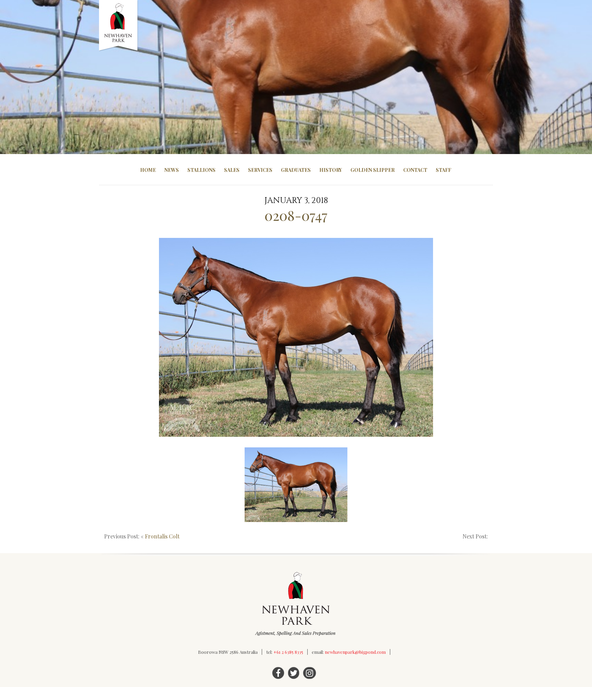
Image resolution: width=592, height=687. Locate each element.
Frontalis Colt (162, 536)
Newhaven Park (118, 25)
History (330, 170)
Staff (443, 170)
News (171, 170)
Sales (231, 170)
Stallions (201, 170)
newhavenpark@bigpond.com (355, 652)
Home (148, 170)
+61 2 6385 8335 (288, 652)
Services (260, 170)
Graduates (296, 170)
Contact (415, 170)
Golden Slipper (372, 170)
